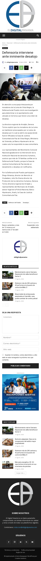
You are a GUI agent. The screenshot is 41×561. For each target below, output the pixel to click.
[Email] (26, 68)
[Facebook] (11, 68)
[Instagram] (14, 542)
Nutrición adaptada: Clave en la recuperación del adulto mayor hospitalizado (25, 441)
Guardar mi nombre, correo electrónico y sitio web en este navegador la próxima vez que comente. (19, 357)
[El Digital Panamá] (20, 16)
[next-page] (7, 305)
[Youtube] (32, 542)
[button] (3, 35)
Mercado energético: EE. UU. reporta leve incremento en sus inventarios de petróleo (25, 464)
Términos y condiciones (11, 550)
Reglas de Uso (20, 552)
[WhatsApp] (21, 68)
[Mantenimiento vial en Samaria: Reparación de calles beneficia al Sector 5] (7, 275)
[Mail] (20, 542)
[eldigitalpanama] (3, 62)
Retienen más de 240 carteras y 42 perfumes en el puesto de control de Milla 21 (26, 285)
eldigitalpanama (12, 62)
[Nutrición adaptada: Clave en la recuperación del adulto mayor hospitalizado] (7, 442)
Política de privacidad (28, 550)
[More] (31, 68)
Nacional (9, 43)
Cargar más (19, 473)
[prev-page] (3, 305)
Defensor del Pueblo (15, 202)
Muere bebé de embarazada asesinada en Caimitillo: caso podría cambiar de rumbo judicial (26, 296)
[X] (16, 68)
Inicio (3, 43)
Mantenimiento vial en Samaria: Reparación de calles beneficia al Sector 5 (26, 274)
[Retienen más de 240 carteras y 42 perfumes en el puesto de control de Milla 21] (7, 286)
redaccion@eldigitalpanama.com (25, 527)
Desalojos (26, 202)
